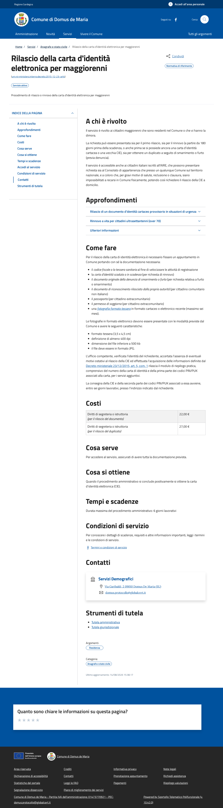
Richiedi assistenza (174, 776)
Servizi (31, 47)
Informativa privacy (125, 769)
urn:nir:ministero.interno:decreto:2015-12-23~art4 (38, 76)
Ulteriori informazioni (104, 230)
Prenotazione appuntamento (130, 776)
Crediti (68, 769)
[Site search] (204, 19)
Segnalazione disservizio (28, 790)
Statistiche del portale (27, 783)
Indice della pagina (27, 113)
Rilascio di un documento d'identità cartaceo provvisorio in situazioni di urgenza (143, 211)
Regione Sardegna (23, 4)
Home (18, 47)
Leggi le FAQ (71, 783)
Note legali (169, 769)
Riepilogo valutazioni (175, 783)
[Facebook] (174, 19)
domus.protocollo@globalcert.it (125, 592)
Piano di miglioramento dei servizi (84, 790)
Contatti (69, 776)
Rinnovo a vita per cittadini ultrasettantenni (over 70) (125, 221)
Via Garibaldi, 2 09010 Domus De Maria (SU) (133, 586)
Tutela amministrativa (105, 622)
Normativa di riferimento (179, 65)
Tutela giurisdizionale (105, 627)
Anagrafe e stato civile (53, 47)
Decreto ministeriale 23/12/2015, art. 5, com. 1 (117, 365)
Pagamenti (120, 783)
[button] (186, 4)
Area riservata (22, 769)
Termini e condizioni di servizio (109, 547)
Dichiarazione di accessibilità (31, 776)
